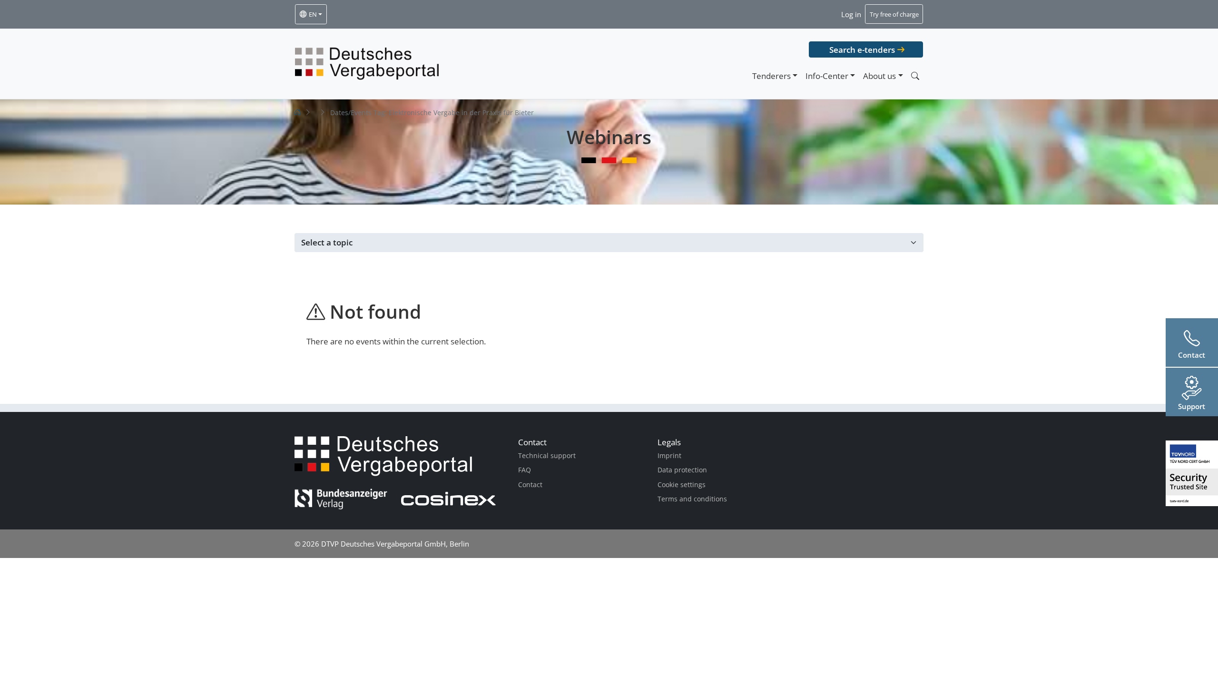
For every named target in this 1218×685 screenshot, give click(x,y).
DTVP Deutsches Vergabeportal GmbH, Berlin (395, 543)
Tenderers (771, 75)
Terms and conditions (692, 498)
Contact (530, 484)
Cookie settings (682, 484)
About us (879, 75)
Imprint (669, 455)
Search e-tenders (862, 49)
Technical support (547, 455)
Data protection (682, 469)
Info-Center (826, 75)
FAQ (524, 469)
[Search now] (915, 76)
